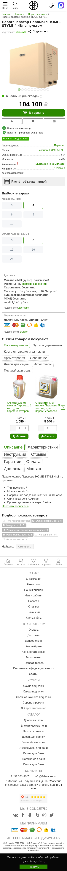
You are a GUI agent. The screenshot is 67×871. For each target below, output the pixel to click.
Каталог (19, 14)
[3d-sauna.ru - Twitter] (52, 815)
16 (33, 249)
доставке (23, 307)
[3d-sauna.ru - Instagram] (44, 815)
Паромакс (59, 145)
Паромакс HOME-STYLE (51, 150)
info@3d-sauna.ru (45, 776)
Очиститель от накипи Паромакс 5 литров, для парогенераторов (47, 407)
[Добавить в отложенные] (33, 121)
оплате (24, 331)
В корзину (36, 112)
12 (11, 223)
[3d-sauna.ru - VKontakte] (15, 815)
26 (11, 258)
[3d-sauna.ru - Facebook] (22, 815)
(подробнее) (37, 861)
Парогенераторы (37, 14)
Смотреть (24, 546)
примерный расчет (34, 283)
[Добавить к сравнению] (54, 121)
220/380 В (59, 168)
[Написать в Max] (61, 5)
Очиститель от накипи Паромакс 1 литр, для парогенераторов (19, 407)
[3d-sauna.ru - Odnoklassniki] (30, 815)
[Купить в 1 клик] (12, 121)
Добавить (19, 436)
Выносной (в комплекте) (50, 163)
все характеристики (13, 173)
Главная (6, 14)
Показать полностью (15, 506)
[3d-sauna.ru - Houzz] (37, 815)
